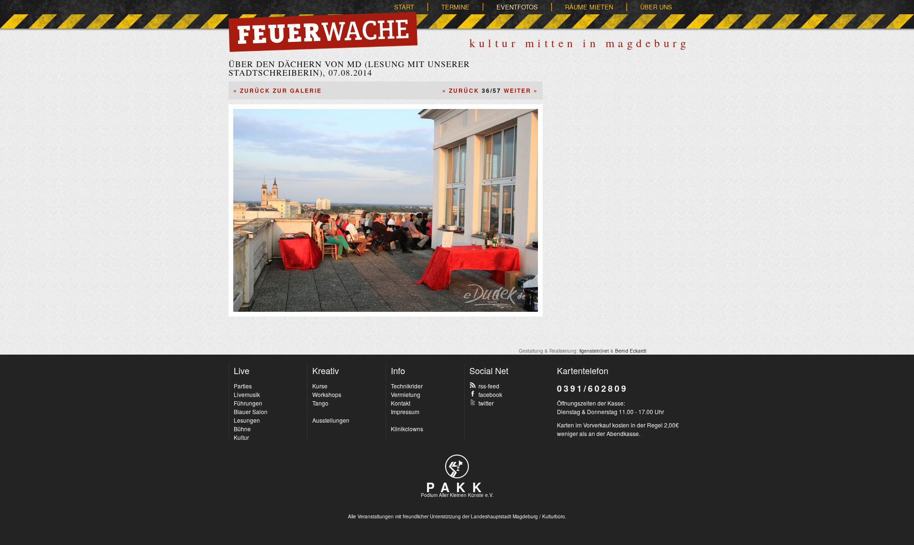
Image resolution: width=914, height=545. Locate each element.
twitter (486, 403)
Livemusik (247, 394)
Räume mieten (589, 6)
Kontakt (400, 403)
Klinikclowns (407, 429)
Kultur (241, 437)
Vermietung (405, 394)
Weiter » (521, 90)
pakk (457, 466)
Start (404, 6)
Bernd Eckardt (630, 350)
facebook (490, 394)
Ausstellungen (330, 420)
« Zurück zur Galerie (277, 90)
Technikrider (407, 386)
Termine (455, 6)
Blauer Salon (251, 411)
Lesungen (247, 420)
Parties (243, 386)
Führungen (248, 403)
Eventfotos (517, 6)
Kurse (320, 386)
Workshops (326, 394)
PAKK (457, 487)
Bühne (242, 429)
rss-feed (488, 386)
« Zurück (460, 90)
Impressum (405, 411)
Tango (320, 403)
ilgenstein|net (594, 350)
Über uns (656, 6)
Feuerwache (322, 32)
